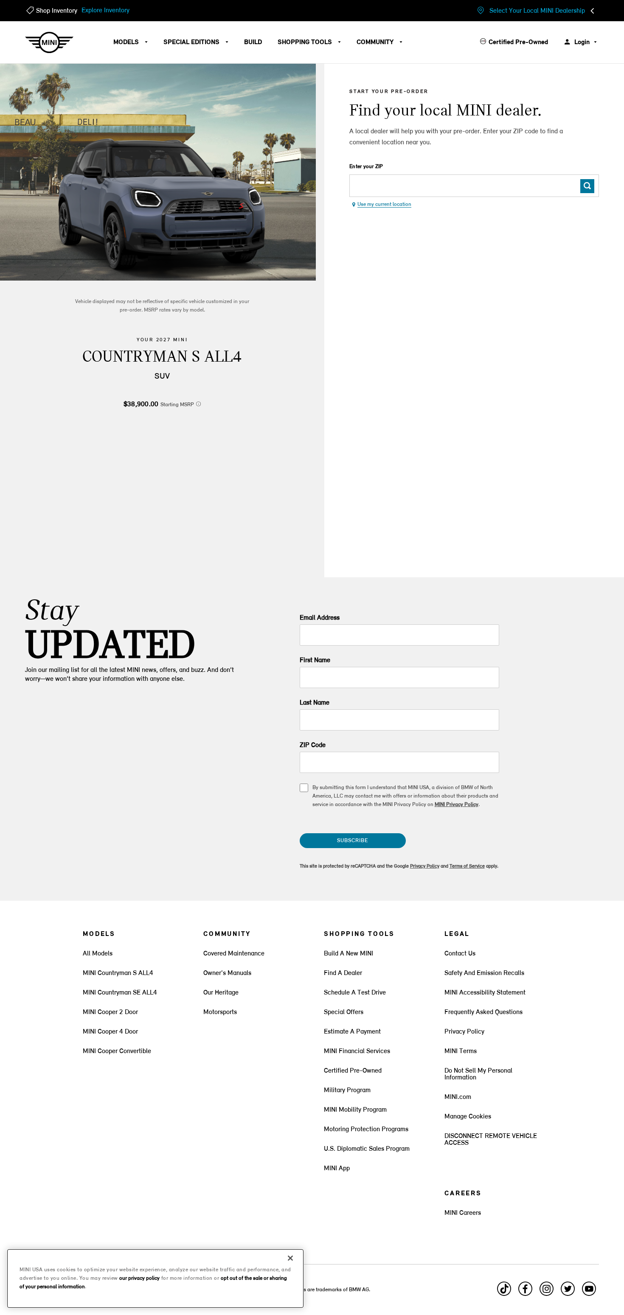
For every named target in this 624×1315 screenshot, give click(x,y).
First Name (315, 660)
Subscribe (352, 840)
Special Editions (192, 42)
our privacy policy (139, 1278)
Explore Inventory (105, 10)
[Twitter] (568, 1292)
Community (376, 42)
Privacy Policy (424, 866)
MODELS (127, 42)
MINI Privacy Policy (456, 804)
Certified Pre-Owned (518, 42)
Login (582, 42)
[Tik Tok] (504, 1292)
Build (253, 42)
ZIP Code (313, 745)
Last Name (314, 703)
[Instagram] (546, 1292)
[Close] (290, 1258)
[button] (198, 404)
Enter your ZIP (366, 166)
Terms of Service (467, 866)
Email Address (320, 618)
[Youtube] (589, 1292)
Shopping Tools (306, 42)
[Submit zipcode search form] (587, 186)
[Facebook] (525, 1292)
